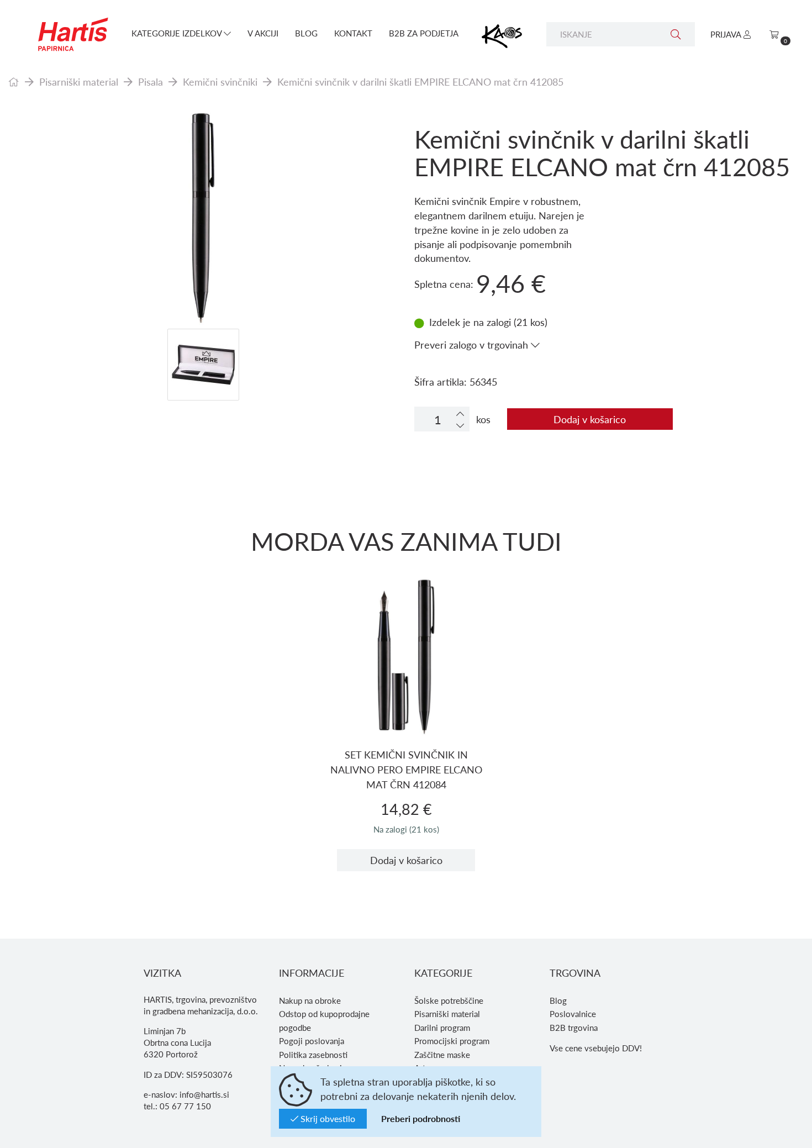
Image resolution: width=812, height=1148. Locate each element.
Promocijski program (451, 1040)
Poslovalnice (573, 1013)
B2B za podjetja (423, 33)
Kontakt (353, 33)
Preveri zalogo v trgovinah (472, 344)
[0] (774, 34)
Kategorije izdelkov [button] (177, 33)
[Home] (13, 81)
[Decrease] (460, 425)
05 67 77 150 (185, 1106)
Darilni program (442, 1027)
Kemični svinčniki (220, 81)
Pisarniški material (78, 81)
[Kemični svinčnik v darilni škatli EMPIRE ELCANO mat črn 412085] (203, 218)
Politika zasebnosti (313, 1054)
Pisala (150, 81)
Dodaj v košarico (589, 419)
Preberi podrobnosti (420, 1118)
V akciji (262, 33)
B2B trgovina (574, 1027)
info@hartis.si (204, 1094)
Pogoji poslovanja (311, 1040)
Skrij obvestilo (326, 1118)
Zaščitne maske (442, 1054)
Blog (306, 33)
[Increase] (460, 413)
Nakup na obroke (310, 1000)
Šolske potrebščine (448, 1000)
